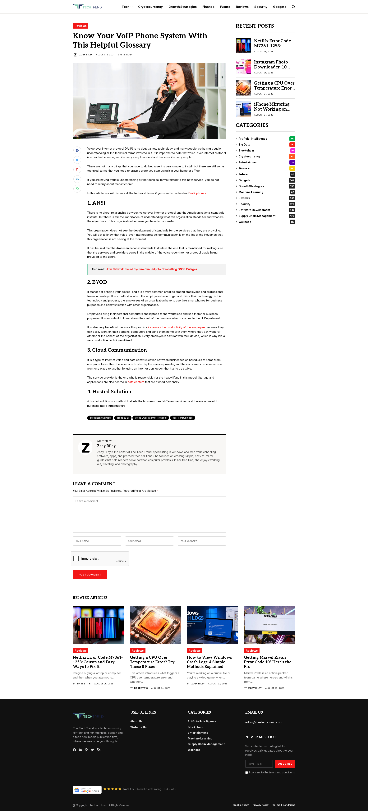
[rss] (98, 749)
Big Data (266, 144)
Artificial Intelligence (266, 138)
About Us (136, 721)
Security (266, 204)
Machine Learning (266, 192)
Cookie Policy (241, 805)
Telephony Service (100, 417)
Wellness (266, 221)
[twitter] (92, 750)
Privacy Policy (261, 805)
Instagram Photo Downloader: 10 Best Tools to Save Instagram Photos (272, 69)
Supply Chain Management (266, 215)
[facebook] (74, 749)
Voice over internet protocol (151, 417)
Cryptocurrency (266, 156)
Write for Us (138, 727)
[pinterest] (86, 749)
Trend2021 (123, 417)
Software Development (266, 210)
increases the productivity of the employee (176, 327)
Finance (266, 168)
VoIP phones (197, 193)
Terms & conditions (283, 805)
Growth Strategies (266, 186)
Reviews (81, 26)
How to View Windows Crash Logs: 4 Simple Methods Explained (209, 662)
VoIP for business (182, 417)
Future (266, 174)
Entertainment (266, 162)
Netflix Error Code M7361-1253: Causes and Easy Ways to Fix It (272, 48)
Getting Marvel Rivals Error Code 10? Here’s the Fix (267, 662)
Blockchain (266, 150)
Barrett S (84, 684)
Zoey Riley (86, 55)
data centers (136, 382)
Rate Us (128, 789)
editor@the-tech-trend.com (263, 722)
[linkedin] (80, 750)
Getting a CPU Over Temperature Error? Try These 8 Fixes (274, 88)
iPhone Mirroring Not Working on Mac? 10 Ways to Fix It (272, 112)
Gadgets (266, 180)
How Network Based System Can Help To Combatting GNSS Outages (151, 269)
